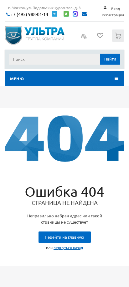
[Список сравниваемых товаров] (83, 38)
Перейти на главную (64, 237)
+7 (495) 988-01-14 (29, 14)
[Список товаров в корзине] (119, 40)
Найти (110, 58)
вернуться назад (68, 247)
